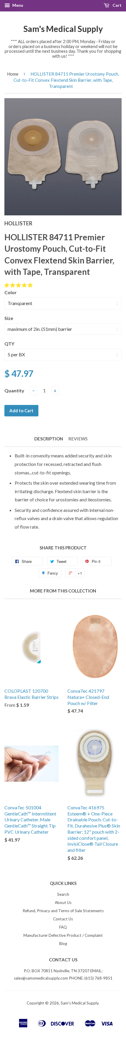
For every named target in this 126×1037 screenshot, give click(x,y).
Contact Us (63, 919)
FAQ (63, 927)
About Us (63, 902)
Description (48, 438)
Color (10, 292)
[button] (18, 285)
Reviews (78, 438)
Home (12, 73)
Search (63, 894)
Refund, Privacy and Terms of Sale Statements (63, 910)
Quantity (14, 390)
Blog (63, 943)
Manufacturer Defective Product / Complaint (63, 935)
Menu (17, 5)
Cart (117, 5)
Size (8, 318)
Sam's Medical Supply (63, 29)
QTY (9, 343)
